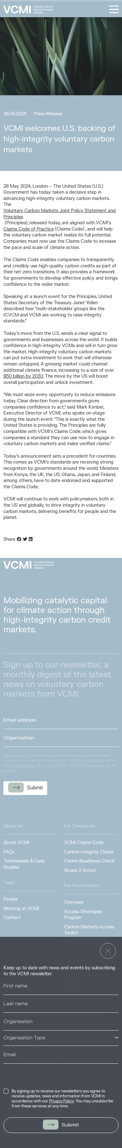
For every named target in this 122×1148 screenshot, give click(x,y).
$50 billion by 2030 (23, 376)
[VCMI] (28, 9)
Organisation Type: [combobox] (24, 1038)
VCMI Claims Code (84, 842)
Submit (70, 1125)
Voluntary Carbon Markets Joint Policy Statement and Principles (59, 214)
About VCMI (16, 842)
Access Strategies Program (83, 915)
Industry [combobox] (12, 1071)
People (10, 899)
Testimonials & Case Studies (24, 864)
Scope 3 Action (80, 870)
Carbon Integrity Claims (89, 852)
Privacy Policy (61, 1101)
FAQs (8, 852)
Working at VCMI (21, 908)
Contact (12, 917)
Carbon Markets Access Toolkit (89, 930)
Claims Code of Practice (28, 229)
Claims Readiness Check (89, 861)
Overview (74, 902)
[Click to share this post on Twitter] (25, 539)
